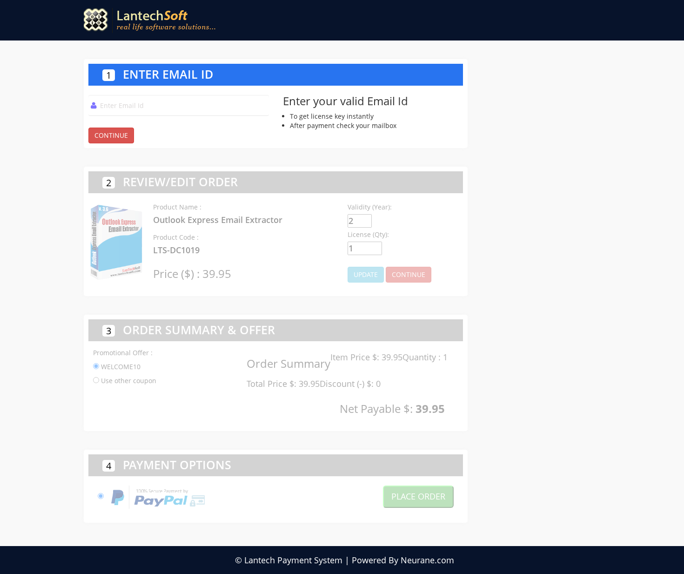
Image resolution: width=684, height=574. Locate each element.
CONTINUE (111, 135)
